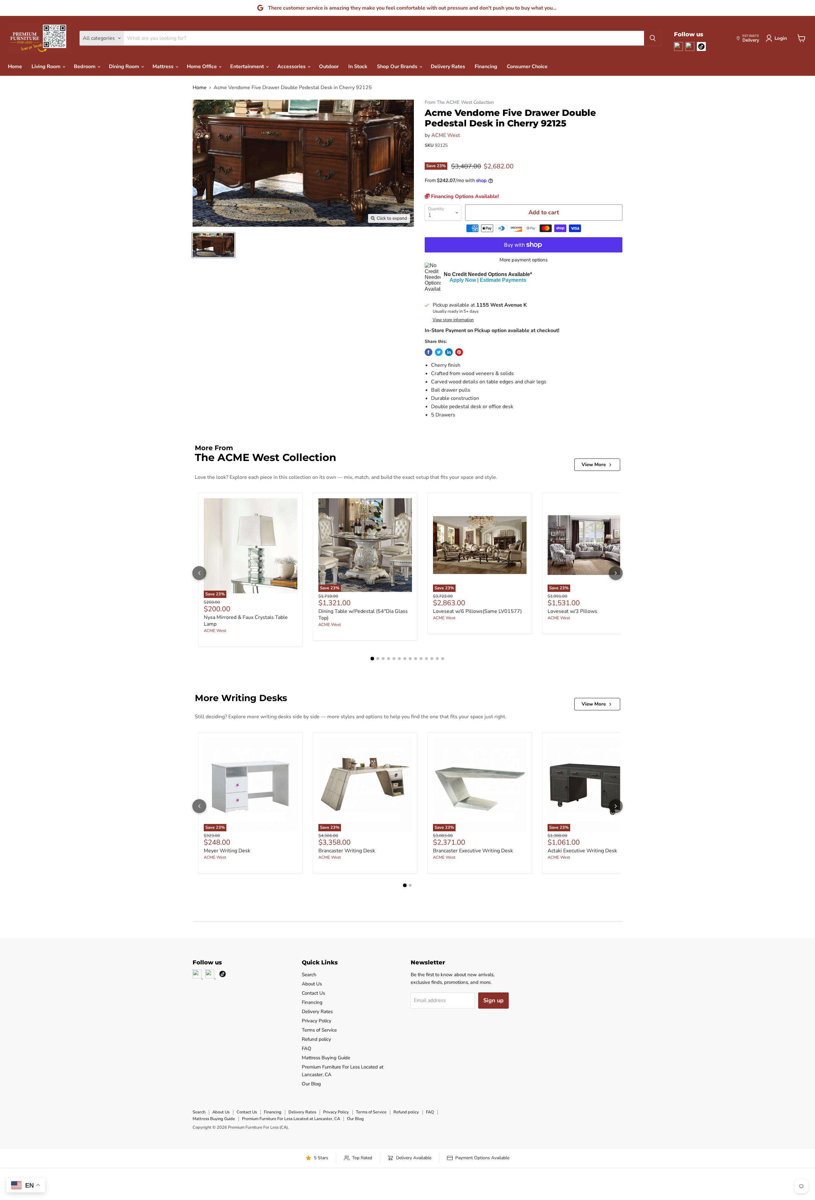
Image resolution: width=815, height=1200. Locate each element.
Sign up (493, 1000)
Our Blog (311, 1084)
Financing (486, 66)
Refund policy (316, 1039)
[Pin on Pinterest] (459, 352)
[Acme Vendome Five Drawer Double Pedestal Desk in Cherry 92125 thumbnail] (213, 245)
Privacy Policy (316, 1021)
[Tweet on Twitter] (439, 352)
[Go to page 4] (388, 658)
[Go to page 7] (404, 658)
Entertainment (247, 66)
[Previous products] (199, 573)
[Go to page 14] (442, 658)
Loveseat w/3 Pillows (572, 611)
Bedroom (85, 66)
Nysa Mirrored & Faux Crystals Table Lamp (246, 621)
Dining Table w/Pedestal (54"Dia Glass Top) (363, 614)
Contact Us (313, 993)
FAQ (306, 1048)
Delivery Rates (448, 66)
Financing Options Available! (464, 196)
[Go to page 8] (410, 658)
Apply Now (463, 280)
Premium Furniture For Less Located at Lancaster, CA (291, 1119)
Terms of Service (319, 1030)
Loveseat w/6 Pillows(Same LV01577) (477, 611)
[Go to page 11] (426, 658)
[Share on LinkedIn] (449, 352)
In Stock (357, 66)
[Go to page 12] (431, 658)
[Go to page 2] (377, 658)
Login (781, 38)
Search (309, 974)
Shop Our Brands (398, 66)
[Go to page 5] (394, 658)
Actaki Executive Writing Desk (582, 850)
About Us (312, 984)
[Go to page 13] (437, 658)
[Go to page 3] (383, 658)
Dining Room (124, 66)
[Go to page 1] (372, 658)
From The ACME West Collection (459, 102)
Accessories (292, 66)
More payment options (524, 260)
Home (15, 66)
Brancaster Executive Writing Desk (473, 850)
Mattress (163, 66)
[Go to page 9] (415, 658)
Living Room (47, 66)
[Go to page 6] (399, 658)
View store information (453, 320)
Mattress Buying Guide (326, 1057)
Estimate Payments (503, 280)
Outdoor (329, 66)
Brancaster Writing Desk (346, 850)
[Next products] (616, 573)
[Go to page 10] (421, 658)
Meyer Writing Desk (227, 850)
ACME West (445, 135)
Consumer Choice (527, 66)
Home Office (202, 66)
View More (594, 464)
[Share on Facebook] (428, 352)
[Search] (652, 38)
